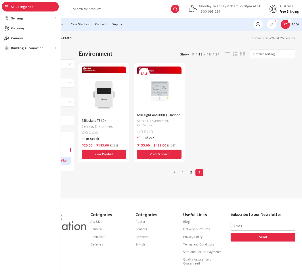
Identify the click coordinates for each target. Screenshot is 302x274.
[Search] (175, 9)
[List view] (227, 54)
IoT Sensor (145, 125)
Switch (140, 244)
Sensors (141, 229)
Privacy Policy (193, 237)
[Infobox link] (225, 9)
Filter (64, 160)
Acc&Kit (96, 221)
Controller (97, 237)
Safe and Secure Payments (202, 252)
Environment (104, 126)
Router (140, 221)
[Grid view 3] (235, 54)
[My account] (258, 24)
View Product (104, 154)
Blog (186, 221)
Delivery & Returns (196, 229)
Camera (96, 229)
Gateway (96, 244)
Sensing (87, 126)
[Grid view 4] (242, 54)
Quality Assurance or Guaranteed (198, 261)
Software (142, 237)
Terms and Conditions (199, 244)
